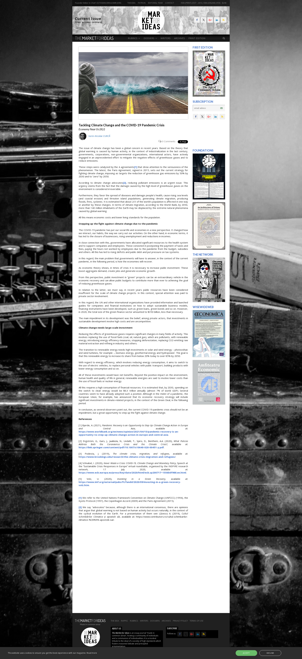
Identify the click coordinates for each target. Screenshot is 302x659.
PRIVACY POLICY (180, 620)
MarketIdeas (94, 38)
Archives (179, 38)
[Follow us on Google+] (210, 20)
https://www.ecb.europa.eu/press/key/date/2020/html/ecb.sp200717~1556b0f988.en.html (132, 472)
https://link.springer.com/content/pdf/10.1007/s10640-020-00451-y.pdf (121, 447)
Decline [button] (270, 653)
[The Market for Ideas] (151, 33)
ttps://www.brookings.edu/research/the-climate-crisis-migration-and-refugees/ (128, 456)
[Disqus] (133, 569)
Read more (92, 653)
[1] (135, 167)
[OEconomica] (209, 356)
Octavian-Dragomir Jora (108, 3)
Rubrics (134, 620)
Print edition (196, 38)
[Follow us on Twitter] (203, 20)
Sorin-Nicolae (99, 136)
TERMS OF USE (196, 620)
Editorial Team (155, 3)
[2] (124, 182)
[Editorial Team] (209, 301)
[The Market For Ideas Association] (209, 198)
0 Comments (168, 141)
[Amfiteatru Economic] (209, 403)
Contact (169, 3)
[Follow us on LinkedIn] (217, 20)
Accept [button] (246, 653)
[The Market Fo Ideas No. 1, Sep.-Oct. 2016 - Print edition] (209, 96)
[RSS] (223, 20)
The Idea (131, 3)
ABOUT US (116, 628)
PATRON (141, 3)
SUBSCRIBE (172, 628)
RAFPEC (124, 620)
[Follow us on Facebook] (197, 20)
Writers (166, 38)
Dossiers (155, 620)
